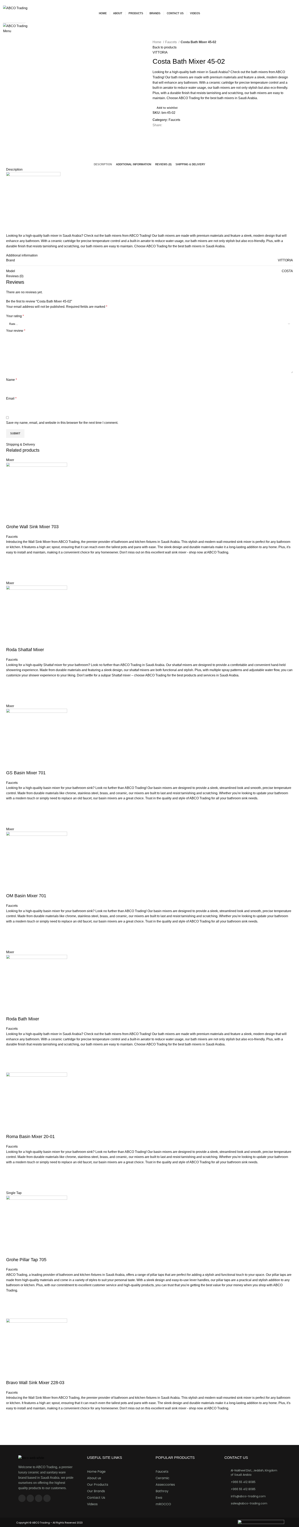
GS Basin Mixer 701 (26, 772)
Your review (15, 330)
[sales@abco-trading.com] (226, 1503)
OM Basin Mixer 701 (26, 895)
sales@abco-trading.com (249, 1503)
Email (11, 398)
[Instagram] (30, 1498)
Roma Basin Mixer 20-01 (30, 1136)
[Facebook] (22, 1498)
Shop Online (14, 19)
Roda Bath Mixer (22, 1018)
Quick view (11, 575)
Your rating (15, 316)
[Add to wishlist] (11, 560)
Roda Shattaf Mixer (25, 649)
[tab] (103, 164)
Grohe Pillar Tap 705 (26, 1259)
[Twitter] (38, 1498)
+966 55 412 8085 (243, 1482)
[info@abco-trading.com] (226, 1496)
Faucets (171, 42)
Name (11, 379)
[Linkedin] (47, 1498)
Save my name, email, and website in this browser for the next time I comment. (62, 422)
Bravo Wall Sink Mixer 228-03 (35, 1382)
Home (157, 42)
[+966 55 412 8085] (226, 1481)
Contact (10, 36)
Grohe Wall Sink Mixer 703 (32, 526)
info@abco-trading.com (248, 1496)
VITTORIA (160, 52)
